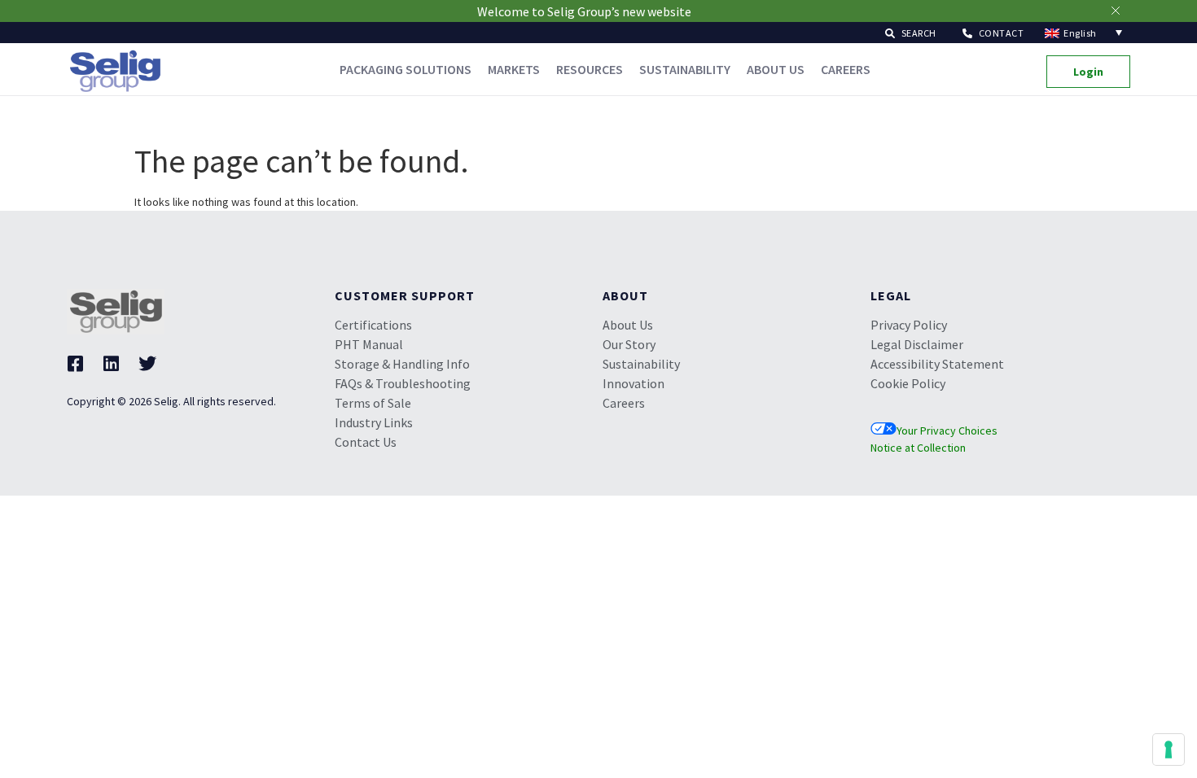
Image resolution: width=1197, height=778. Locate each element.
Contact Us (366, 442)
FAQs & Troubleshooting (403, 383)
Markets (514, 69)
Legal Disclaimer (916, 344)
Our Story (629, 344)
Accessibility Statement (937, 364)
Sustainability (684, 69)
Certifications (373, 325)
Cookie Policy (907, 383)
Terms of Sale (373, 403)
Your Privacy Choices (947, 430)
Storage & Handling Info (402, 364)
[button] (910, 32)
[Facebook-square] (76, 364)
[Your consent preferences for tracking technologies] (1168, 749)
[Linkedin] (112, 364)
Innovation (633, 383)
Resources (589, 69)
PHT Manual (369, 344)
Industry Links (374, 422)
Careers (845, 69)
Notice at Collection (918, 447)
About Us (776, 69)
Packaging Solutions (405, 69)
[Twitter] (147, 364)
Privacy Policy (908, 325)
